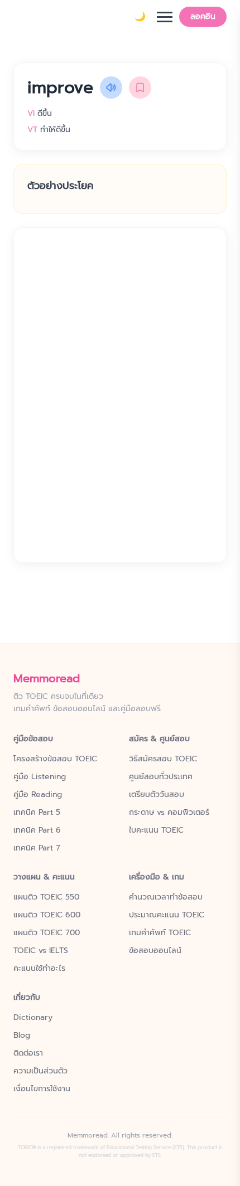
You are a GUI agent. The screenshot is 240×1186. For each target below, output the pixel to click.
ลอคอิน (202, 16)
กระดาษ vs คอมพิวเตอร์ (169, 812)
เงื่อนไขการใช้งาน (41, 1089)
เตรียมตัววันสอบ (156, 794)
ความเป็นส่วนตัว (40, 1071)
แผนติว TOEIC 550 (46, 897)
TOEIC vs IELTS (40, 950)
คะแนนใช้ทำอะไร (39, 968)
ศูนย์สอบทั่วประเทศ (161, 776)
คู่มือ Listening (39, 776)
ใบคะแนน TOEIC (156, 830)
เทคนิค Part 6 (37, 830)
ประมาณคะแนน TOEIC (166, 915)
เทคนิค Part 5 (36, 812)
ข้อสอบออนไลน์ (155, 950)
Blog (21, 1035)
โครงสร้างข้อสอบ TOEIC (55, 759)
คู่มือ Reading (37, 794)
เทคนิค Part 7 (36, 848)
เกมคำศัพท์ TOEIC (160, 933)
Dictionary (32, 1017)
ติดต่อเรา (28, 1053)
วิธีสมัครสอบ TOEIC (163, 759)
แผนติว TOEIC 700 (46, 933)
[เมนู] (164, 17)
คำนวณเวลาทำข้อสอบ (166, 897)
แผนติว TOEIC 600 (46, 915)
